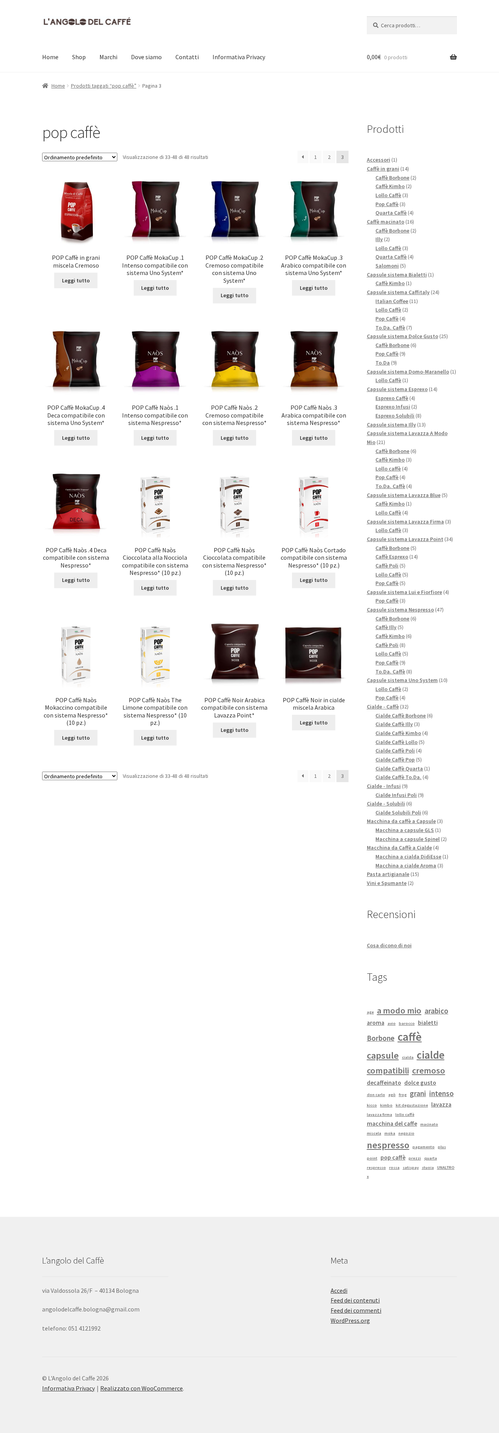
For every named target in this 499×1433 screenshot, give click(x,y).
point (372, 1158)
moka (389, 1133)
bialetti (428, 1022)
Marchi (108, 57)
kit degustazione (412, 1105)
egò (392, 1094)
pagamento (423, 1146)
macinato (429, 1124)
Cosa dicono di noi (389, 945)
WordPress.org (350, 1320)
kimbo (386, 1105)
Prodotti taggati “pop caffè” (103, 85)
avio (392, 1023)
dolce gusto (420, 1082)
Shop (79, 57)
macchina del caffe (392, 1123)
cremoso (428, 1070)
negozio (406, 1133)
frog (403, 1094)
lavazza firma (379, 1114)
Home (50, 57)
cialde (430, 1055)
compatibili (388, 1070)
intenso (441, 1093)
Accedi (339, 1290)
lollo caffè (404, 1114)
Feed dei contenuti (355, 1300)
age (370, 1012)
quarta (430, 1158)
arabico (436, 1010)
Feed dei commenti (356, 1310)
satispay (411, 1167)
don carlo (376, 1094)
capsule (383, 1055)
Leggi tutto (76, 280)
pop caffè (392, 1157)
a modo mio (399, 1010)
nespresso (388, 1145)
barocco (407, 1023)
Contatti (187, 57)
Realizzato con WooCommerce (141, 1388)
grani (418, 1093)
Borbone (381, 1038)
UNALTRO (446, 1167)
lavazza (441, 1104)
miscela (374, 1133)
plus (442, 1146)
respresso (376, 1167)
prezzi (415, 1158)
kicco (372, 1105)
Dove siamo (146, 57)
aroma (375, 1022)
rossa (394, 1167)
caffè (410, 1036)
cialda (408, 1057)
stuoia (428, 1167)
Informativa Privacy (238, 57)
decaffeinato (384, 1082)
